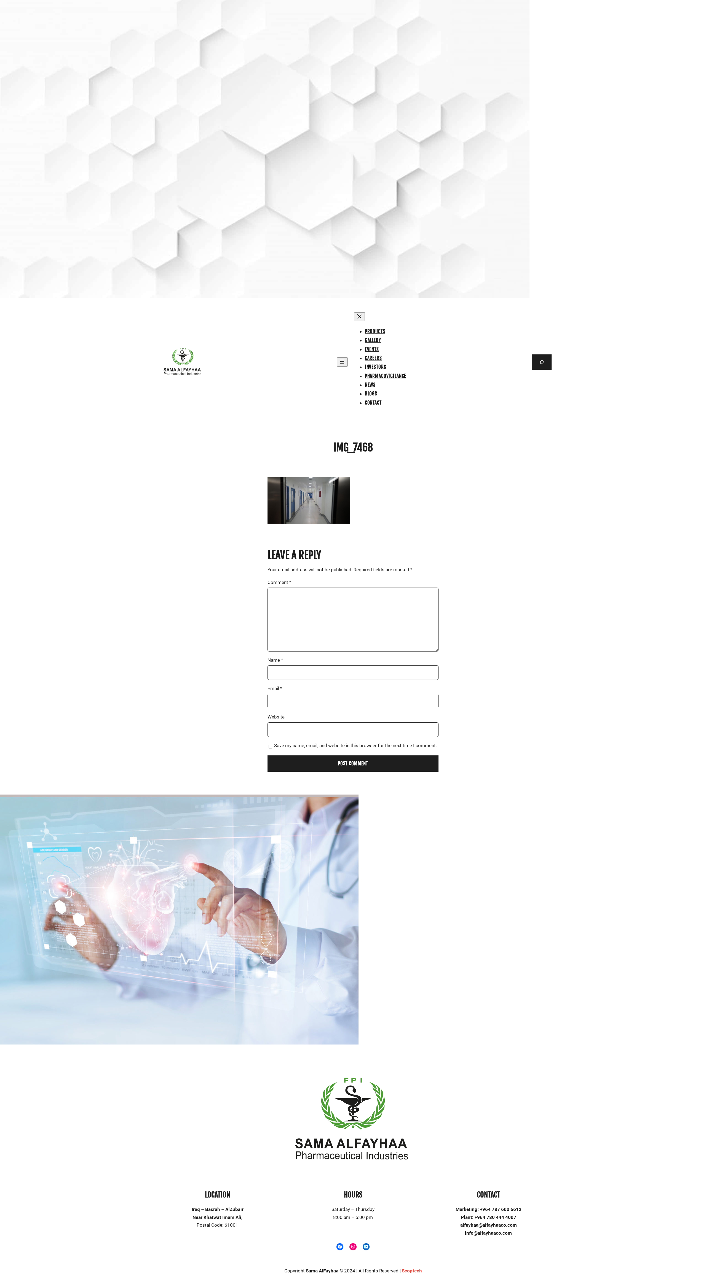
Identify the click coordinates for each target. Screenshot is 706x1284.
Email (275, 688)
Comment (279, 582)
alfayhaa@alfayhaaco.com (488, 1225)
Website (276, 717)
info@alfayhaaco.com (488, 1233)
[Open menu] (342, 362)
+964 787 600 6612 (501, 1209)
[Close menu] (359, 316)
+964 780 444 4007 (495, 1217)
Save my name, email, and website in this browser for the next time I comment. (355, 745)
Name (275, 660)
